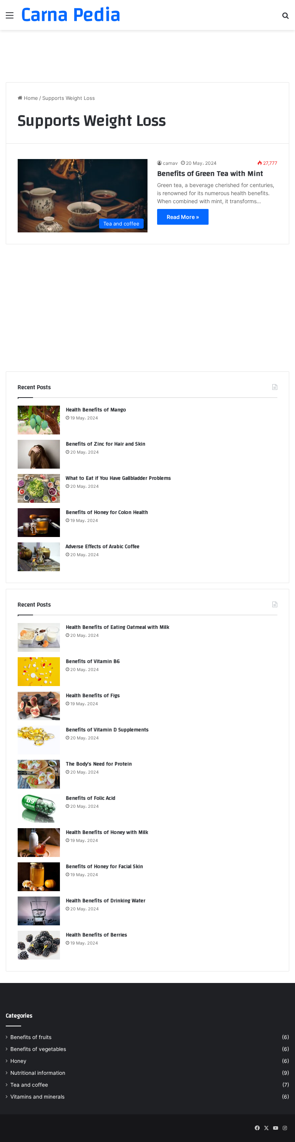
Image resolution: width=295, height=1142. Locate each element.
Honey (18, 1061)
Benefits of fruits (30, 1037)
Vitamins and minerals (37, 1097)
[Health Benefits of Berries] (39, 945)
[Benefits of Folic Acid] (39, 808)
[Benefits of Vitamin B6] (39, 671)
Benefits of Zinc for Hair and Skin (105, 444)
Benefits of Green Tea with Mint (210, 173)
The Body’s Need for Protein (99, 764)
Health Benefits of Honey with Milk (107, 832)
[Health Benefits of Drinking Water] (39, 911)
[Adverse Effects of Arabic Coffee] (39, 556)
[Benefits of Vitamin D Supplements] (39, 740)
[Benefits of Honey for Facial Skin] (39, 876)
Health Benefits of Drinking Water (105, 901)
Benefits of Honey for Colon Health (107, 512)
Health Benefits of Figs (93, 696)
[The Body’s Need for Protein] (39, 774)
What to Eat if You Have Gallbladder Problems (118, 478)
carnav (170, 163)
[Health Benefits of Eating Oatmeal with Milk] (39, 637)
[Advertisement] (147, 55)
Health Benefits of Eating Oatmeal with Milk (117, 627)
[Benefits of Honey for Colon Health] (39, 522)
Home (30, 98)
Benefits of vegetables (38, 1049)
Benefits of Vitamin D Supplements (107, 730)
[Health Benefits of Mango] (39, 420)
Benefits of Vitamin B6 (93, 661)
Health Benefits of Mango (96, 410)
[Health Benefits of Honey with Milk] (39, 842)
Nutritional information (37, 1073)
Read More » (183, 217)
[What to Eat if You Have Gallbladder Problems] (39, 488)
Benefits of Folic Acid (90, 798)
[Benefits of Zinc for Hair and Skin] (39, 454)
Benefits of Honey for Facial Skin (104, 867)
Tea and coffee (29, 1085)
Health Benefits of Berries (96, 935)
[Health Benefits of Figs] (39, 705)
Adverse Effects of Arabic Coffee (102, 547)
